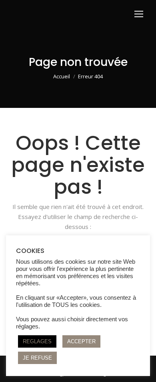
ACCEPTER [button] (81, 341)
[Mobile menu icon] (139, 14)
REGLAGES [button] (37, 341)
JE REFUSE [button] (37, 358)
